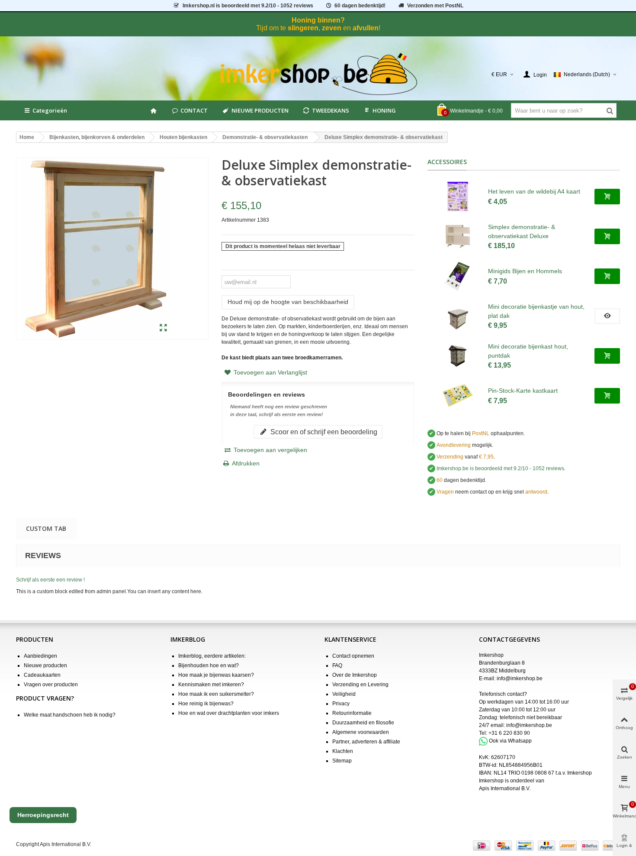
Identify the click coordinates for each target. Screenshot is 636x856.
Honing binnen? (318, 20)
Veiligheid (344, 694)
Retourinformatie (352, 713)
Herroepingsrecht (43, 814)
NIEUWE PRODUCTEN (260, 110)
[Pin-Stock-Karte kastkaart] (457, 395)
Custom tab (46, 528)
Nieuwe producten (45, 665)
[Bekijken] (607, 316)
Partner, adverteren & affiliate (366, 742)
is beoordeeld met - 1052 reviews (248, 6)
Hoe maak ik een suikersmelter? (216, 694)
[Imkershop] (318, 74)
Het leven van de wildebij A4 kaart (534, 191)
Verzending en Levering (360, 685)
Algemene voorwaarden (360, 732)
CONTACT (194, 110)
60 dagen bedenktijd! (359, 6)
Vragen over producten (51, 685)
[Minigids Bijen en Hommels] (457, 276)
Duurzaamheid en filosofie (363, 723)
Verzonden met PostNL (435, 6)
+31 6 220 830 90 (509, 733)
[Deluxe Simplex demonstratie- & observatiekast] (163, 328)
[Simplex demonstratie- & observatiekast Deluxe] (457, 236)
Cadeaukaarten (42, 675)
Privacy (341, 704)
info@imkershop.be (520, 678)
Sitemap (342, 761)
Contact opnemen (353, 656)
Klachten (342, 751)
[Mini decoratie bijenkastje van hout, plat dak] (457, 316)
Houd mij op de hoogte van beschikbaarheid (288, 301)
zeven (331, 28)
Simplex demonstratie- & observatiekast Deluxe (521, 231)
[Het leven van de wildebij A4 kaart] (457, 196)
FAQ (337, 665)
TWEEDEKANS (330, 110)
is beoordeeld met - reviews (500, 468)
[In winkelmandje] (607, 196)
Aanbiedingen (40, 656)
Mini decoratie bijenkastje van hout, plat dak (536, 311)
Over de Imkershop (354, 675)
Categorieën (49, 110)
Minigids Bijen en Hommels (525, 271)
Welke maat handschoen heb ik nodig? (70, 715)
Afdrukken (246, 463)
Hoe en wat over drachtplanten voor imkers (228, 713)
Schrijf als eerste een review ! (50, 580)
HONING (384, 110)
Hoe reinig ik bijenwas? (206, 704)
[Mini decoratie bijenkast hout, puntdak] (457, 356)
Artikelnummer (239, 220)
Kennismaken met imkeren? (211, 685)
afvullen (366, 28)
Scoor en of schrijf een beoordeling (323, 432)
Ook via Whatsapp (510, 741)
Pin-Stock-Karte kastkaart (523, 390)
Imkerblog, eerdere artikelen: (212, 656)
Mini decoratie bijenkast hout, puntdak (528, 351)
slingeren (303, 28)
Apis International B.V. (504, 788)
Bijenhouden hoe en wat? (208, 665)
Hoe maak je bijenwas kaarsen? (216, 675)
